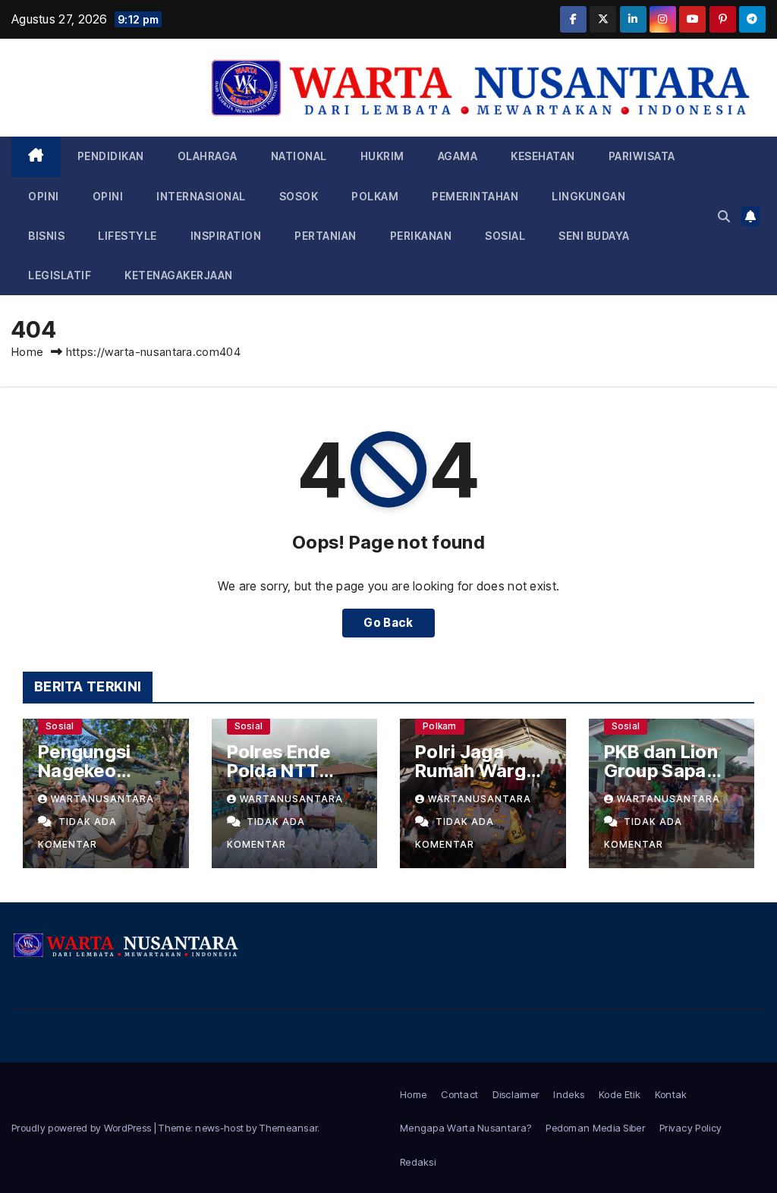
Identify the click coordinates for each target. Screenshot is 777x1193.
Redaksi (418, 1162)
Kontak (671, 1094)
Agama (458, 156)
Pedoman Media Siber (595, 1128)
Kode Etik (619, 1094)
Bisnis (46, 235)
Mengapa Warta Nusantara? (465, 1128)
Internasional (201, 196)
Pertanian (325, 235)
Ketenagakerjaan (178, 275)
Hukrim (382, 156)
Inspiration (226, 235)
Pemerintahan (475, 196)
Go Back (388, 622)
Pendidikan (110, 156)
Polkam (374, 196)
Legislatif (59, 275)
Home (27, 352)
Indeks (568, 1094)
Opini (43, 196)
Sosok (299, 196)
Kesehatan (543, 156)
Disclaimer (515, 1094)
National (299, 156)
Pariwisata (642, 156)
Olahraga (208, 156)
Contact (459, 1094)
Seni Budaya (594, 235)
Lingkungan (588, 196)
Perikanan (421, 235)
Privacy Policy (690, 1128)
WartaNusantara (102, 798)
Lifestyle (127, 235)
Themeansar (288, 1128)
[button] (724, 216)
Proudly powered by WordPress (82, 1128)
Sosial (505, 235)
